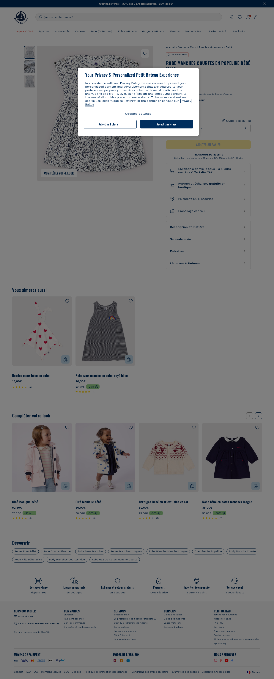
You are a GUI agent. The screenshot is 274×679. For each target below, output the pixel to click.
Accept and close (167, 124)
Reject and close (108, 124)
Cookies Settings (138, 113)
